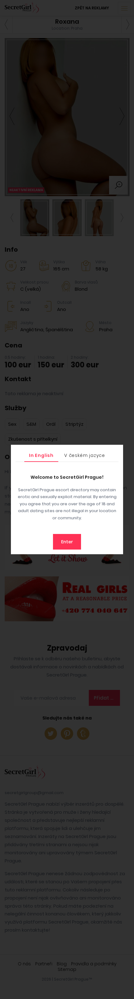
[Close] (117, 451)
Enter (67, 542)
